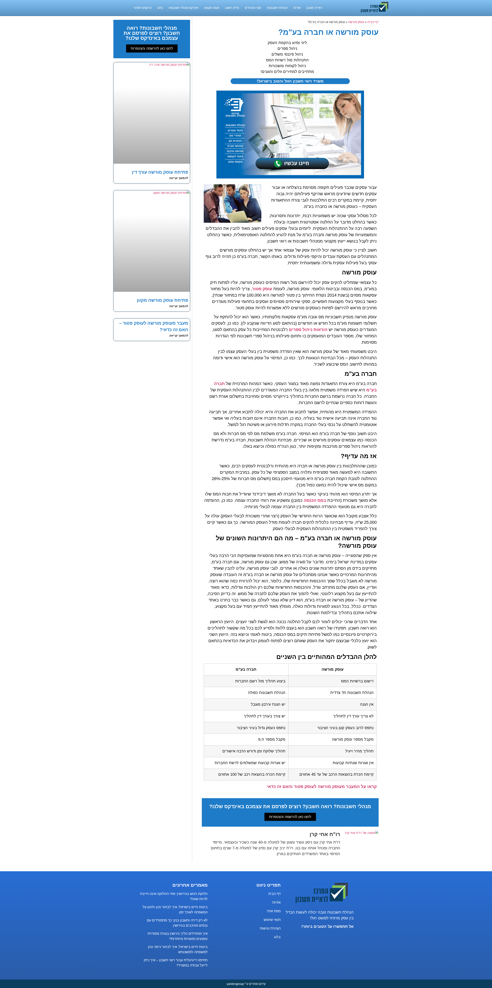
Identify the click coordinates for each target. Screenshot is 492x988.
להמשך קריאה (178, 178)
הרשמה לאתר (143, 7)
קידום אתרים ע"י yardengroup (246, 983)
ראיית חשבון (314, 7)
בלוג (160, 7)
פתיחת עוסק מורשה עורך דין (160, 172)
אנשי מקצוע (211, 7)
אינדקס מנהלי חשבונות (183, 7)
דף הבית (373, 22)
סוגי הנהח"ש (253, 7)
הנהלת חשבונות (277, 7)
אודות (297, 7)
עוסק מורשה (356, 22)
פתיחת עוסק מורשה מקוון (162, 300)
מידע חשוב (232, 7)
